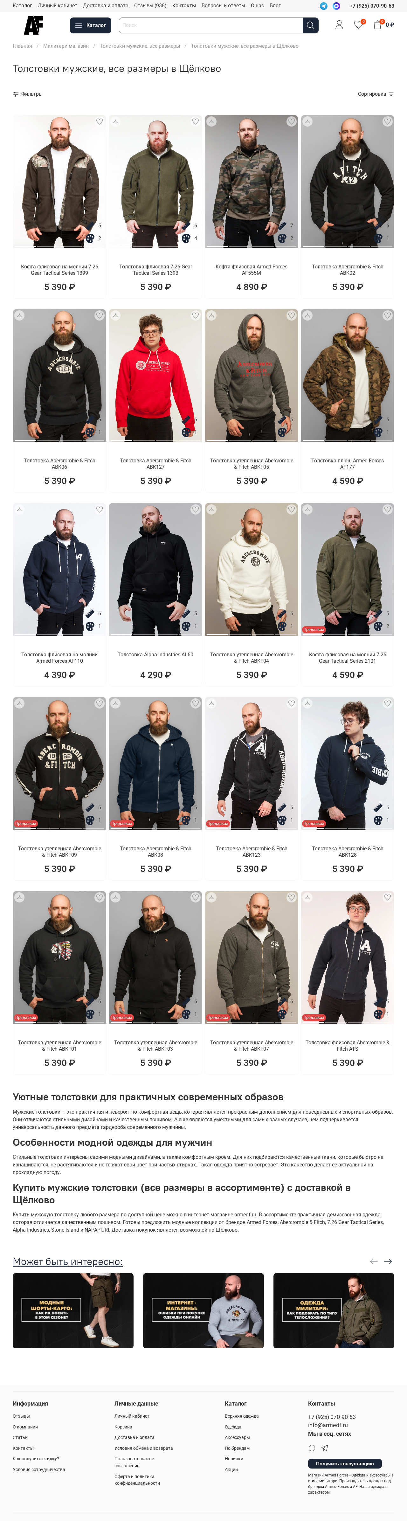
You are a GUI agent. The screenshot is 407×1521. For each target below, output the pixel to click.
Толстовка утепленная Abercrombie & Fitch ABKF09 (59, 852)
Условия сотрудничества (39, 1469)
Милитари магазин (66, 46)
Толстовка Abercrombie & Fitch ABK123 (251, 852)
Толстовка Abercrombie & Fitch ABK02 (347, 270)
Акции (231, 1469)
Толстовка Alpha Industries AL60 (155, 655)
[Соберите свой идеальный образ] (115, 121)
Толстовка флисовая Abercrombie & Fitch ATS (348, 1046)
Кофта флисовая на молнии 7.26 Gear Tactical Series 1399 (59, 270)
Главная (22, 46)
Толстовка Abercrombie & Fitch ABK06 (59, 464)
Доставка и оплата (105, 6)
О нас (257, 6)
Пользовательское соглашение (134, 1462)
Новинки (234, 1459)
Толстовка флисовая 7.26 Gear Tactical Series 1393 (155, 270)
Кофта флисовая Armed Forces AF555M (251, 270)
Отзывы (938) (150, 6)
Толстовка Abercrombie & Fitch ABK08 (155, 852)
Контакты (184, 6)
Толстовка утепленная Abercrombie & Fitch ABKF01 (59, 1046)
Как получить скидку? (36, 1459)
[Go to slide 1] (25, 244)
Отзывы (21, 1416)
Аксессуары (237, 1437)
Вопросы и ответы (223, 6)
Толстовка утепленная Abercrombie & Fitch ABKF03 (155, 1046)
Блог (275, 6)
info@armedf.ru (328, 1425)
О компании (25, 1427)
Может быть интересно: (68, 1261)
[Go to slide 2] (48, 244)
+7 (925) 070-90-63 (332, 1417)
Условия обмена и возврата (143, 1448)
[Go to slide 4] (93, 244)
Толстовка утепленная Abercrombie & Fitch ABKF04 (251, 658)
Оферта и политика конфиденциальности (137, 1480)
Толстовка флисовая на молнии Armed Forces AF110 (59, 658)
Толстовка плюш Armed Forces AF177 (347, 464)
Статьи (20, 1437)
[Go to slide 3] (71, 244)
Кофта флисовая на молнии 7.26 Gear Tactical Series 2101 (347, 658)
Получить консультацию (345, 1463)
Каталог (22, 6)
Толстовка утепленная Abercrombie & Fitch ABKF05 (251, 464)
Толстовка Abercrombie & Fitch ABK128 (347, 852)
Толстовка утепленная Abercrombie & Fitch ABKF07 (251, 1046)
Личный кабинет (57, 6)
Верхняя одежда (242, 1416)
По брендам (237, 1448)
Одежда (233, 1427)
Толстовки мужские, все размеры (140, 46)
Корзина (123, 1427)
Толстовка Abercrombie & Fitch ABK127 (155, 464)
